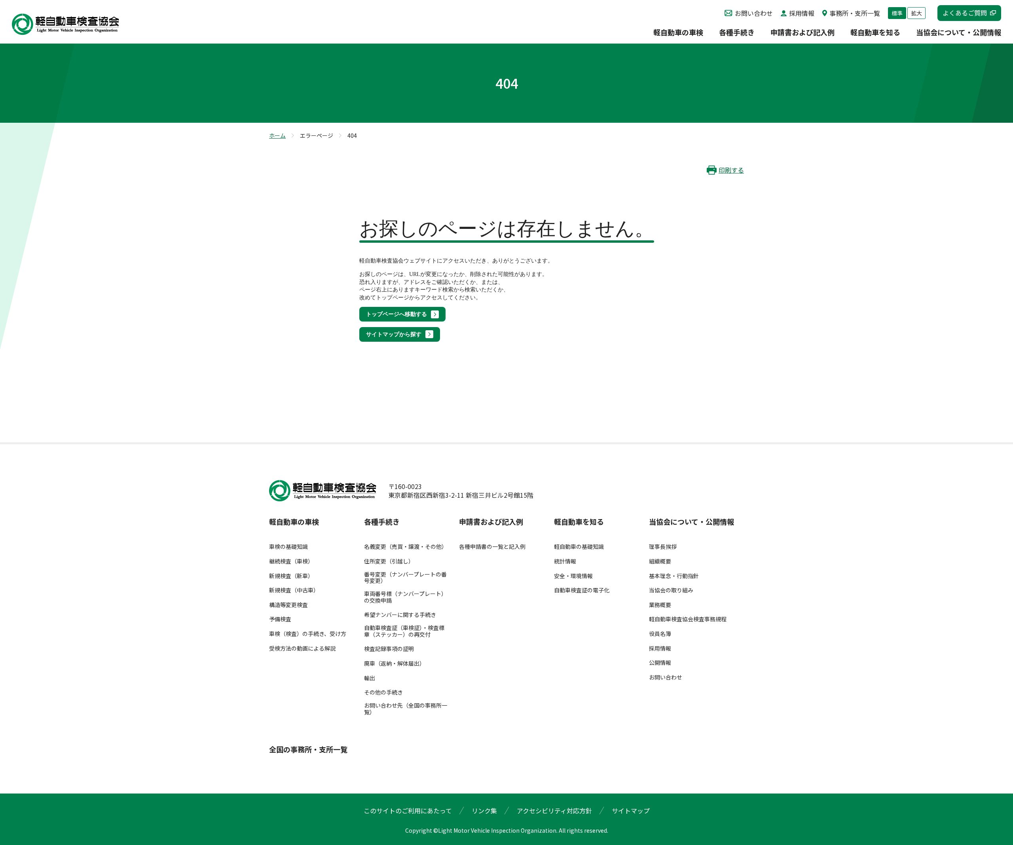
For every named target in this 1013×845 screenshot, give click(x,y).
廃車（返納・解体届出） (394, 663)
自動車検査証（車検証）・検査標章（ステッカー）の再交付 (404, 631)
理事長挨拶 (663, 546)
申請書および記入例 (802, 33)
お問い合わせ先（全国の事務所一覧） (405, 709)
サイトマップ (631, 810)
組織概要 (660, 561)
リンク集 (484, 810)
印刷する (731, 170)
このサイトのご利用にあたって (408, 810)
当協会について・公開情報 (958, 33)
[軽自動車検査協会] (65, 24)
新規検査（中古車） (294, 590)
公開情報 (660, 662)
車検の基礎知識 (288, 546)
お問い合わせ (754, 13)
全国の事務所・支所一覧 (308, 749)
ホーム (277, 135)
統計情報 (565, 561)
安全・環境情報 (573, 576)
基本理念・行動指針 (674, 576)
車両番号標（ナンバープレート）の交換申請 (405, 597)
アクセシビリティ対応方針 (554, 810)
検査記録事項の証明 (389, 648)
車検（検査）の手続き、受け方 (307, 633)
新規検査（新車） (291, 576)
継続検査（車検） (291, 561)
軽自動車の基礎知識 (579, 546)
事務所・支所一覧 (854, 13)
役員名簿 (660, 633)
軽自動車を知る (875, 33)
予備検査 (280, 619)
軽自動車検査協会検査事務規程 (688, 619)
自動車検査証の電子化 (581, 590)
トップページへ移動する (396, 314)
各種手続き (737, 33)
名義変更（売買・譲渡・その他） (405, 546)
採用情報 (801, 13)
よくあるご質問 (965, 12)
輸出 (369, 678)
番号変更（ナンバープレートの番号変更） (405, 577)
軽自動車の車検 (678, 33)
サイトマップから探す (393, 334)
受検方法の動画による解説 (302, 648)
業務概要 (660, 604)
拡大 (916, 13)
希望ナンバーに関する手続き (400, 614)
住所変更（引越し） (389, 561)
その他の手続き (383, 692)
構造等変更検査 (288, 604)
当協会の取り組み (671, 590)
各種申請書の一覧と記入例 (492, 546)
